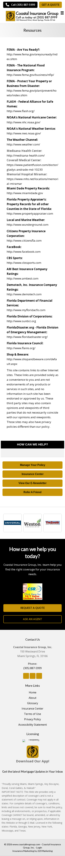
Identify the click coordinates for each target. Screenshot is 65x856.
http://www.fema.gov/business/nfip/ (30, 75)
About (32, 698)
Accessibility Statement (32, 724)
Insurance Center (32, 708)
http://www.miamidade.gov (25, 193)
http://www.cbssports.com (24, 263)
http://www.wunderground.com (27, 224)
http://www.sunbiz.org (21, 321)
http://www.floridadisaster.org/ (27, 337)
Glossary (32, 703)
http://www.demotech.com (24, 294)
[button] (32, 465)
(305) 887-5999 (32, 668)
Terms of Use (32, 714)
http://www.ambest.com (22, 278)
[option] (13, 523)
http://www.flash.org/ (20, 111)
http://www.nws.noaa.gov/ (24, 133)
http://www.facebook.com (23, 252)
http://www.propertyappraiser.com (30, 213)
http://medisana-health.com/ (26, 155)
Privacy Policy (32, 719)
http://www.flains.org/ (21, 348)
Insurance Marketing (23, 850)
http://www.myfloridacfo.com (26, 310)
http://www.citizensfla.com (24, 240)
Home (32, 692)
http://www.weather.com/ (23, 144)
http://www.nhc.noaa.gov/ (23, 122)
